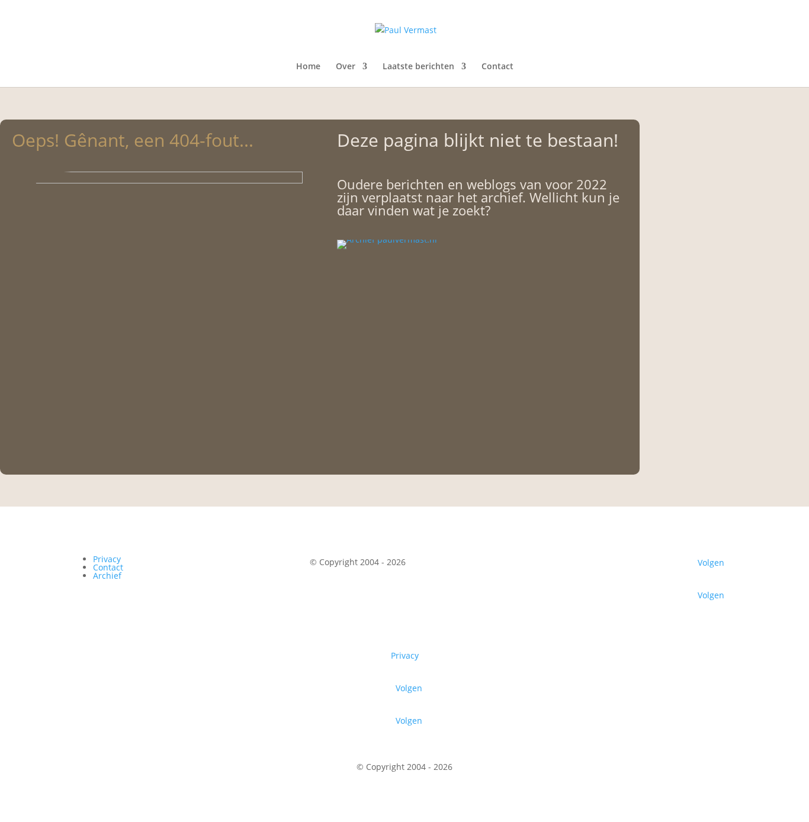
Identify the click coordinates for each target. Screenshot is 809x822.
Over (345, 67)
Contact (497, 67)
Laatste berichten (418, 67)
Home (308, 67)
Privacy (107, 559)
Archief (107, 575)
